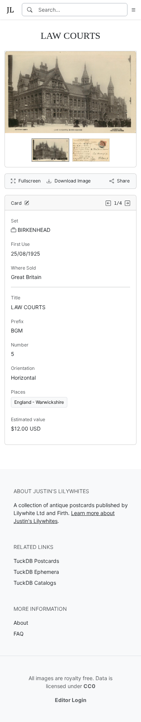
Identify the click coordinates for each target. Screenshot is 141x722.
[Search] (29, 9)
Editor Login (70, 700)
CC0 (89, 686)
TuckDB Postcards (36, 561)
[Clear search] (122, 9)
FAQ (19, 633)
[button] (131, 9)
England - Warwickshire (39, 402)
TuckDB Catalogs (35, 582)
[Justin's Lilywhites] (10, 9)
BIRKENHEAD (34, 230)
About (21, 622)
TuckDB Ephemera (36, 572)
